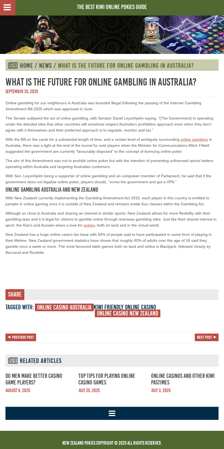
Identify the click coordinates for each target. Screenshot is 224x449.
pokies (89, 225)
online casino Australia (64, 307)
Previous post (23, 337)
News (45, 65)
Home (26, 65)
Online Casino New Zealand (127, 313)
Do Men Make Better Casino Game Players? (33, 379)
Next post (204, 337)
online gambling (194, 139)
